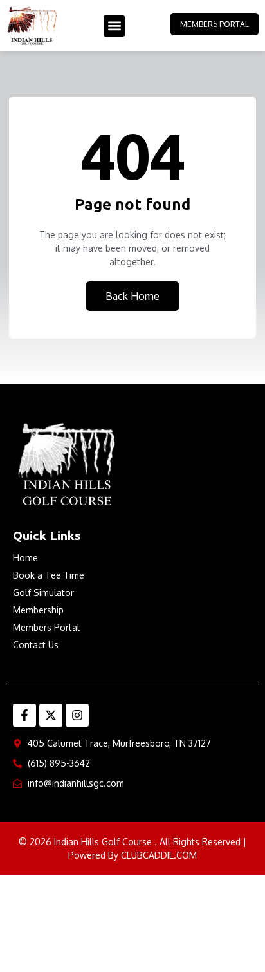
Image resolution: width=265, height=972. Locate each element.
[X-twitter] (50, 715)
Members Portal (214, 24)
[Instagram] (77, 715)
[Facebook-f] (24, 715)
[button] (114, 26)
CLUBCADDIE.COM (159, 855)
